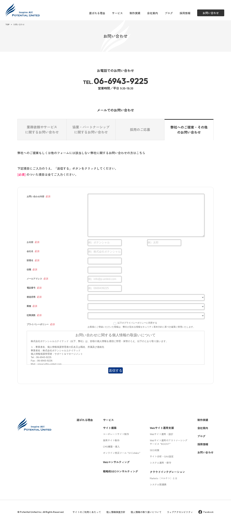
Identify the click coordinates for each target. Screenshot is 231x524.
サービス (117, 13)
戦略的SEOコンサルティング (120, 471)
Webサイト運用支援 (162, 428)
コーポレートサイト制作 (116, 434)
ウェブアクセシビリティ (180, 512)
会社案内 (152, 13)
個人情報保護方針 (115, 512)
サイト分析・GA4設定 (162, 456)
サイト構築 (110, 428)
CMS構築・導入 (111, 446)
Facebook (208, 512)
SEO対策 (154, 450)
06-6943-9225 (121, 81)
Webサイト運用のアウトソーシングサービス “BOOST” (168, 442)
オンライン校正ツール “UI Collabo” (121, 452)
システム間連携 (158, 484)
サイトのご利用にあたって (87, 512)
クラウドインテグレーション (167, 472)
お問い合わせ (205, 452)
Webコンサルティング (116, 462)
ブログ (169, 13)
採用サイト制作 (111, 440)
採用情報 (185, 13)
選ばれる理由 (97, 13)
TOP (7, 24)
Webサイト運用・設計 (161, 434)
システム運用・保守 (160, 462)
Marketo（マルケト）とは (163, 478)
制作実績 (135, 13)
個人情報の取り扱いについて (146, 512)
